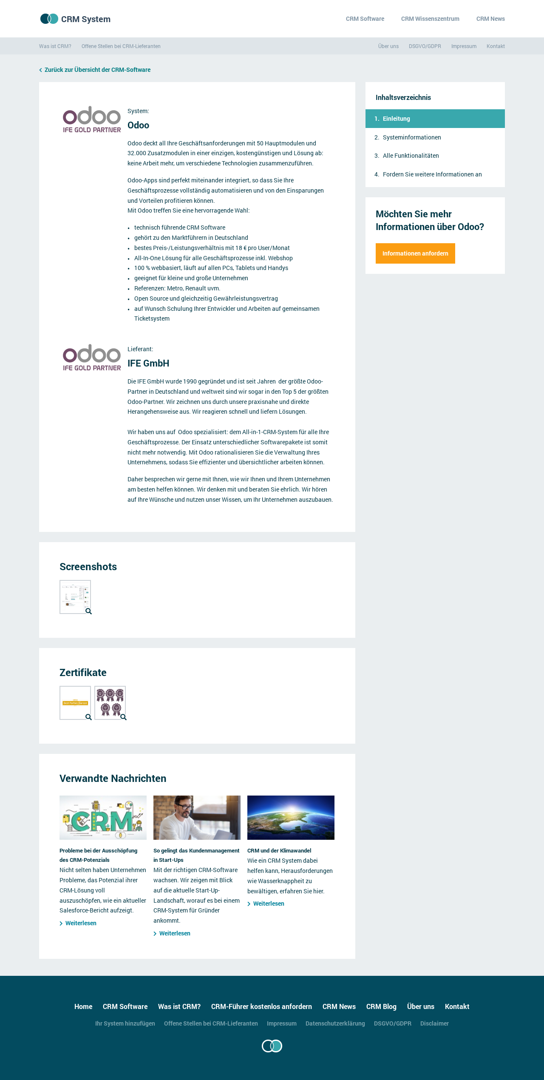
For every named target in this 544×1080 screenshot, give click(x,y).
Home (83, 1006)
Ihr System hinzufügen (125, 1023)
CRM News (490, 18)
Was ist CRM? (55, 46)
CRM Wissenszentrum (430, 18)
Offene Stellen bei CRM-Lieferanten (121, 46)
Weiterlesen (80, 923)
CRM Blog (381, 1006)
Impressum (463, 46)
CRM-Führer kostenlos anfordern (261, 1006)
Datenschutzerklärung (335, 1023)
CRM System (85, 18)
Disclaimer (434, 1023)
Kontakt (496, 46)
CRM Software (365, 18)
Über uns (388, 46)
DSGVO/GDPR (425, 46)
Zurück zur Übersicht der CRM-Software (97, 69)
